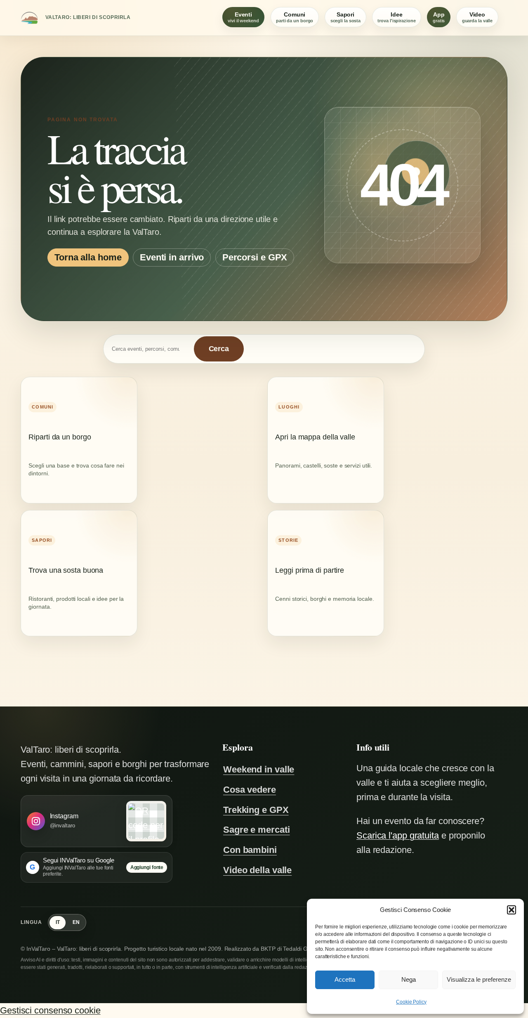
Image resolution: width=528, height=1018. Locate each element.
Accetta (345, 979)
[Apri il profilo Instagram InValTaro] (146, 821)
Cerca (219, 349)
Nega (408, 979)
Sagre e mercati (256, 829)
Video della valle (257, 870)
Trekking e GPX (256, 810)
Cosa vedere (249, 789)
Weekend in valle (258, 769)
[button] (511, 910)
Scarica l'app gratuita (397, 835)
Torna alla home (88, 258)
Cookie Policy (411, 1002)
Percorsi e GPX (255, 258)
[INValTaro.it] (29, 17)
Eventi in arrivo (172, 258)
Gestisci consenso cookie (50, 1010)
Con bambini (250, 850)
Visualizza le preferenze (479, 979)
